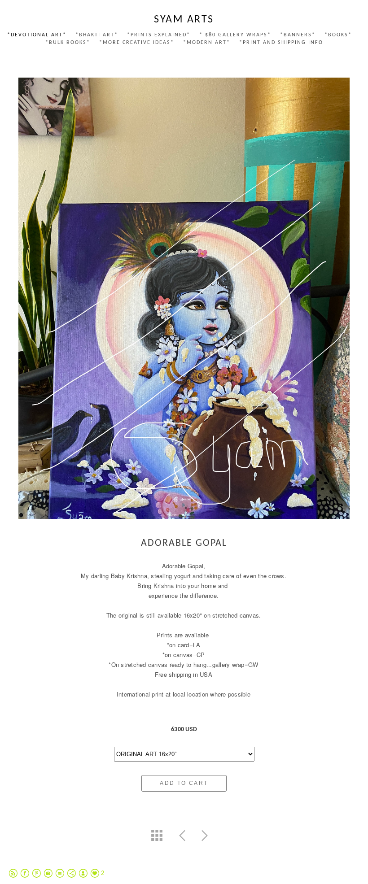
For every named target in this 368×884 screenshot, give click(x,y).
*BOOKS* (338, 35)
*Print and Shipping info (281, 42)
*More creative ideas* (136, 42)
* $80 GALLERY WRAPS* (235, 35)
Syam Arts (184, 19)
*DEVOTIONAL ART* (36, 35)
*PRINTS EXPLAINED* (158, 35)
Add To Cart (184, 783)
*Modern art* (206, 42)
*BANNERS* (297, 35)
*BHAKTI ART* (96, 35)
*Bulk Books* (67, 42)
